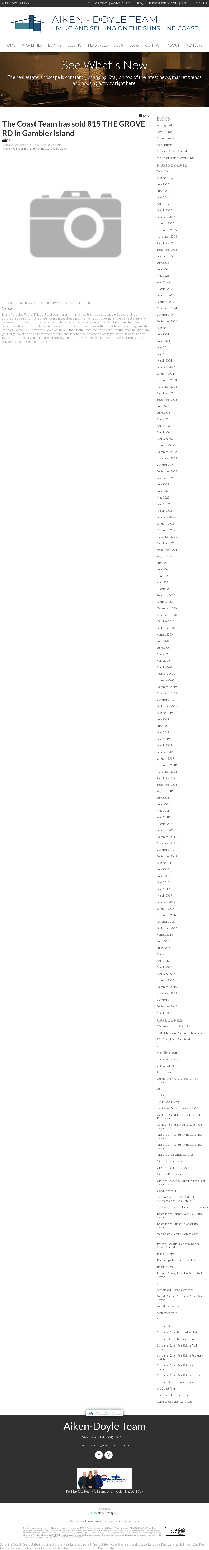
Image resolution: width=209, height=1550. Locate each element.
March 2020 (164, 667)
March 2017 (164, 895)
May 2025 (163, 275)
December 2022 (167, 451)
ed (158, 1088)
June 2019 (163, 725)
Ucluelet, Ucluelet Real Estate (175, 1401)
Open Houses (165, 138)
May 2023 (163, 419)
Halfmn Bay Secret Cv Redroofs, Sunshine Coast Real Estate (176, 1198)
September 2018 (167, 784)
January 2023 (165, 445)
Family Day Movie (168, 1101)
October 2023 (166, 393)
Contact (153, 45)
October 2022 (166, 465)
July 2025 (163, 262)
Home (9, 45)
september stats (167, 1313)
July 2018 (163, 797)
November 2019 (167, 693)
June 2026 (163, 190)
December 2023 (167, 380)
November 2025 (167, 236)
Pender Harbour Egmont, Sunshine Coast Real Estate (178, 1245)
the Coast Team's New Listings (176, 157)
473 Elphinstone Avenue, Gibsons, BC (180, 1033)
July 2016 (163, 941)
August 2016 (165, 934)
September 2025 (167, 249)
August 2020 (165, 634)
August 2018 (165, 791)
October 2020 (166, 621)
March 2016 (164, 967)
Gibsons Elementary (169, 1161)
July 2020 (163, 641)
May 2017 (163, 882)
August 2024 (165, 327)
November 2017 (167, 843)
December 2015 (167, 986)
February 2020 (166, 673)
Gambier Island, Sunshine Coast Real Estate (39, 148)
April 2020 (163, 660)
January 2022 (165, 523)
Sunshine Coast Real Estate (174, 151)
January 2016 (165, 980)
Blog (134, 45)
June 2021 (163, 569)
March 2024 (164, 360)
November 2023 (167, 386)
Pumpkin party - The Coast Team (177, 1260)
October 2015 (166, 1000)
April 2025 (163, 282)
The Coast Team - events (172, 1395)
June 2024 (163, 341)
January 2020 (165, 680)
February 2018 (166, 830)
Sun (159, 1319)
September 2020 (167, 628)
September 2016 (167, 928)
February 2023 (166, 438)
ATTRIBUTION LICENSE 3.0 (126, 1521)
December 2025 (167, 230)
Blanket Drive (165, 1065)
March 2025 (164, 288)
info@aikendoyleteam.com (156, 3)
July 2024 (163, 334)
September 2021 (167, 549)
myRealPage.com (104, 1513)
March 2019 (164, 745)
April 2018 (163, 817)
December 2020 (167, 608)
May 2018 (163, 810)
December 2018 (167, 765)
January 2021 (165, 602)
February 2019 (166, 752)
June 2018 (163, 804)
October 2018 (166, 778)
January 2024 (165, 373)
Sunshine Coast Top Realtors (175, 1382)
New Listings (164, 131)
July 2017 (163, 869)
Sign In (186, 3)
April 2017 (163, 889)
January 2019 (165, 758)
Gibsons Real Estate (169, 1174)
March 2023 (164, 432)
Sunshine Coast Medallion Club (176, 1339)
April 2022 (163, 504)
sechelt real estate (168, 1306)
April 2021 (163, 582)
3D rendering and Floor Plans (175, 1026)
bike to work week (168, 1059)
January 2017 (165, 908)
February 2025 (166, 295)
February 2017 (166, 902)
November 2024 (167, 308)
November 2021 (167, 536)
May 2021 (163, 575)
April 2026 (163, 204)
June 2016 (163, 947)
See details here (13, 308)
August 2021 (165, 556)
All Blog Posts (165, 125)
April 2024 (163, 354)
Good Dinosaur (166, 1190)
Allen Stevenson (167, 1052)
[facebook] (99, 1455)
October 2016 (166, 921)
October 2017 (166, 849)
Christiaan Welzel (92, 1521)
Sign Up (201, 3)
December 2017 (167, 836)
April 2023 (163, 425)
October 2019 (166, 699)
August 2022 (165, 478)
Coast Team (164, 1072)
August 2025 (165, 256)
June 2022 (163, 491)
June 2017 (163, 876)
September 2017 (167, 856)
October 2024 (166, 314)
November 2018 (167, 771)
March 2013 (164, 1013)
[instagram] (109, 1455)
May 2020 (163, 654)
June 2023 (163, 412)
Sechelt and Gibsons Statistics (175, 1289)
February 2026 (166, 217)
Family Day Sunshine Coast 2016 (177, 1108)
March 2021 (164, 588)
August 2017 (165, 863)
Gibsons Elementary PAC (172, 1167)
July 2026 (163, 184)
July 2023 (163, 406)
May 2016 (163, 954)
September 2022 (167, 471)
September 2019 (167, 706)
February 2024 (166, 367)
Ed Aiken (162, 1095)
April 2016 (163, 960)
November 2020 (167, 615)
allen (160, 1046)
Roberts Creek (166, 1266)
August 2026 (165, 177)
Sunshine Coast (167, 1326)
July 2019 (163, 719)
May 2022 (163, 497)
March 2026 (164, 210)
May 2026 (163, 197)
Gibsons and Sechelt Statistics (175, 1154)
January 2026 (165, 223)
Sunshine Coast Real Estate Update (178, 1375)
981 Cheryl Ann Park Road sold (176, 1039)
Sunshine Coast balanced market (177, 1332)
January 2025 (165, 301)
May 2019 (163, 732)
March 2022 (164, 510)
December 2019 (167, 686)
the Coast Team (166, 1388)
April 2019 (163, 739)
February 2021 (166, 595)
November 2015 (167, 993)
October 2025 (166, 243)
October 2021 (166, 543)
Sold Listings (164, 144)
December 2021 (167, 530)
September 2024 (167, 321)
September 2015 (167, 1006)
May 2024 (163, 347)
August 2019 (165, 712)
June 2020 (163, 647)
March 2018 (164, 823)
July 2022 (163, 484)
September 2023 (167, 399)
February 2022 (166, 517)
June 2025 (163, 269)
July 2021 (163, 562)
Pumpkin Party (166, 1253)
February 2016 (166, 973)
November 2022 (167, 458)
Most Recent (165, 171)
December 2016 (167, 915)
